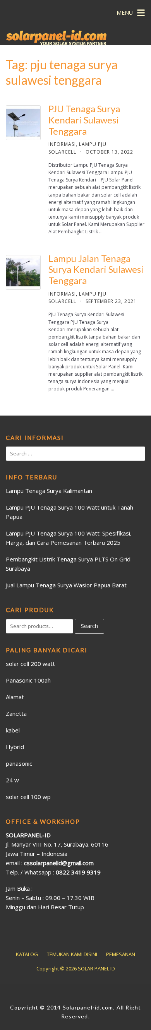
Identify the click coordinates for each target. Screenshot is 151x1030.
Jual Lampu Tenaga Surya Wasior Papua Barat (66, 585)
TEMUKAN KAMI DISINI (72, 954)
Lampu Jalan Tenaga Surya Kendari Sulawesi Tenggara (96, 269)
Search (89, 626)
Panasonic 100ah (28, 680)
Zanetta (16, 713)
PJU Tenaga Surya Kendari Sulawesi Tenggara (84, 120)
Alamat (15, 697)
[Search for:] (75, 454)
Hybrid (15, 747)
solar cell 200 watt (30, 663)
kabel (13, 730)
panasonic (19, 763)
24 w (12, 780)
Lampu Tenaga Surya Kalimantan (49, 490)
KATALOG (27, 954)
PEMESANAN (120, 954)
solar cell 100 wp (28, 797)
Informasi (62, 144)
